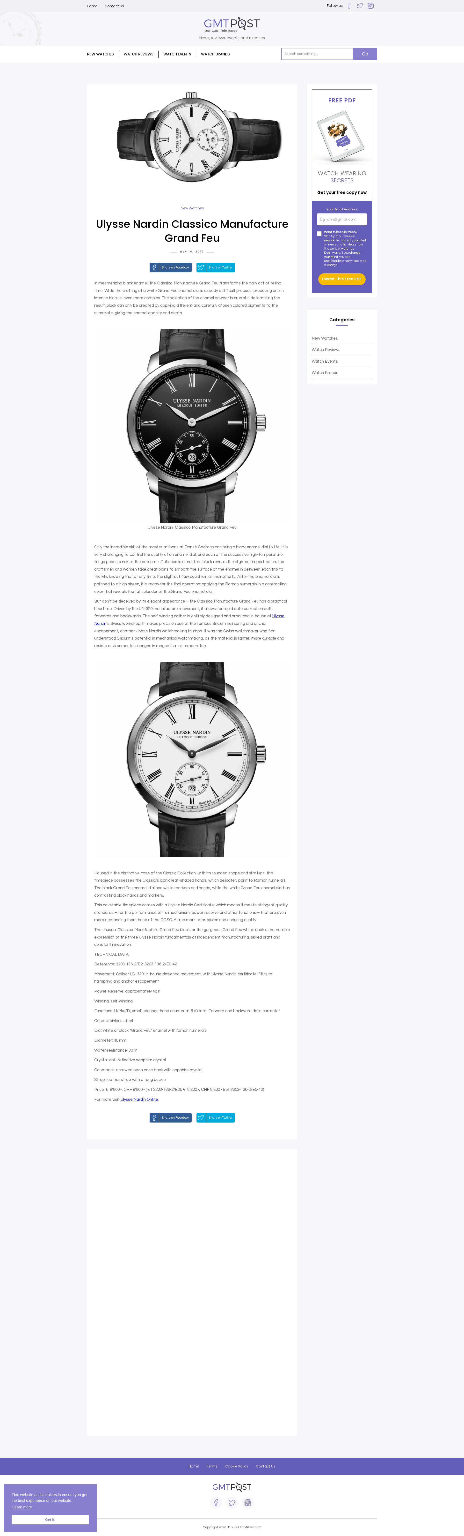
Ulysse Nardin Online (139, 1099)
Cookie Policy (236, 1466)
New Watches (325, 338)
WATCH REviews (138, 54)
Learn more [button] (22, 1507)
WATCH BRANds (215, 54)
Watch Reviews (326, 350)
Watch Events (177, 54)
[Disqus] (192, 1224)
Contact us (114, 6)
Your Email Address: (342, 209)
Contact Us (265, 1466)
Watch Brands (325, 373)
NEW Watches (100, 54)
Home (92, 6)
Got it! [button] (50, 1519)
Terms (212, 1466)
